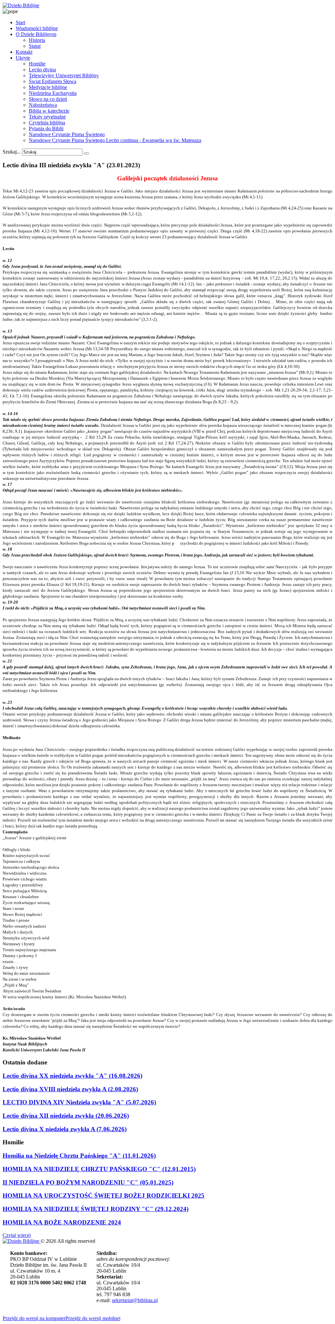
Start (20, 22)
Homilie (37, 63)
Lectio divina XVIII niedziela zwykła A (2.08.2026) (70, 1089)
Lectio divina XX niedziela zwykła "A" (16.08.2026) (72, 1075)
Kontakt (24, 52)
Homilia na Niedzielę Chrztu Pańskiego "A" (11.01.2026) (79, 1155)
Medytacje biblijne (48, 87)
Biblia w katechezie (49, 111)
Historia (37, 40)
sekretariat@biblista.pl (135, 1300)
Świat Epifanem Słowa (52, 81)
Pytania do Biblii (46, 128)
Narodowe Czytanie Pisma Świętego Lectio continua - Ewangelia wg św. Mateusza (115, 140)
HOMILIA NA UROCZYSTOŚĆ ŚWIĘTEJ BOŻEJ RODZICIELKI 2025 (103, 1195)
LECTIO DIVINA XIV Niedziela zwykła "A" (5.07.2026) (79, 1102)
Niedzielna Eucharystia (53, 93)
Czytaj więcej (17, 1235)
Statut (35, 46)
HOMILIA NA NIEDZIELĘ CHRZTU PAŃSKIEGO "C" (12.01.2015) (99, 1169)
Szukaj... (12, 151)
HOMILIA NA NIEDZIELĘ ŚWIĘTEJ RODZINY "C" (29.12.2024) (95, 1209)
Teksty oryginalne (47, 116)
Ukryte (23, 58)
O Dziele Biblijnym (36, 34)
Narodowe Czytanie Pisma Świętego (67, 134)
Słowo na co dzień (48, 99)
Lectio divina (42, 69)
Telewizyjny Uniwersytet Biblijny (64, 75)
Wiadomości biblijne (37, 28)
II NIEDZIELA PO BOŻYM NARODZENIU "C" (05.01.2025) (88, 1182)
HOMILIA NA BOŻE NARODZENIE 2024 (62, 1222)
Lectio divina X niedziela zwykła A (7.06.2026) (65, 1129)
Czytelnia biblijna (47, 122)
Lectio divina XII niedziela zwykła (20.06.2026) (66, 1115)
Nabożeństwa (43, 105)
